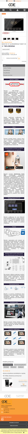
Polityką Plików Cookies (5, 431)
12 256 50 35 (10, 1)
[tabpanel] (14, 217)
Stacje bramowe (7, 364)
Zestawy (6, 367)
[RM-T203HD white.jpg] (5, 39)
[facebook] (2, 419)
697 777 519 (6, 410)
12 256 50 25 (6, 408)
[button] (3, 10)
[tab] (14, 65)
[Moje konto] (17, 10)
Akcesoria (13, 367)
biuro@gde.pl (18, 1)
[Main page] (14, 5)
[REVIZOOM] (8, 46)
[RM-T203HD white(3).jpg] (13, 39)
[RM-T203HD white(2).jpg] (9, 39)
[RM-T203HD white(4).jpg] (17, 39)
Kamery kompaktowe (20, 364)
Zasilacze (20, 367)
